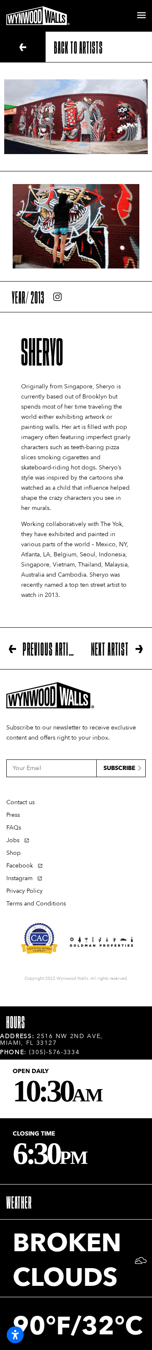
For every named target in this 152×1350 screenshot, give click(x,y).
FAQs (13, 828)
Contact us (20, 802)
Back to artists (78, 46)
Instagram (19, 878)
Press (13, 815)
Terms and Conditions (36, 904)
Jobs (12, 840)
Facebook (19, 866)
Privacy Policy (24, 891)
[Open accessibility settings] (15, 1334)
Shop (13, 853)
